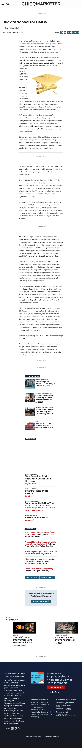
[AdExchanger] (55, 692)
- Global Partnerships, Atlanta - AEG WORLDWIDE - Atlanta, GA (40, 561)
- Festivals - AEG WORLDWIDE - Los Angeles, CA (41, 552)
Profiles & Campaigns (43, 407)
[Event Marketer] (21, 646)
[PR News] (40, 402)
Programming (60, 635)
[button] (3, 4)
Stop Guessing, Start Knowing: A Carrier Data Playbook (38, 479)
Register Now (30, 484)
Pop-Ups (16, 635)
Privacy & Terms (37, 710)
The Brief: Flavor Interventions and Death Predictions (22, 640)
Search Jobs (46, 578)
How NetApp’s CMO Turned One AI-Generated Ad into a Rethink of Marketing (44, 426)
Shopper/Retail (41, 379)
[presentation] (30, 384)
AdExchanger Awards (36, 517)
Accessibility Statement (40, 712)
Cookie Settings (37, 707)
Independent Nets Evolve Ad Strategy (65, 638)
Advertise (34, 702)
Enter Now (29, 496)
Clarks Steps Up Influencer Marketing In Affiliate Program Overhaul (45, 384)
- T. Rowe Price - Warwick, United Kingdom (40, 544)
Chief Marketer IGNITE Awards (36, 492)
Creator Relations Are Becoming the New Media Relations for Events (44, 398)
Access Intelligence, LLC (36, 736)
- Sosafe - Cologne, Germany (41, 570)
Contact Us (44, 705)
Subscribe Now (40, 601)
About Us (34, 705)
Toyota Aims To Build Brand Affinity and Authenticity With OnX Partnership (45, 412)
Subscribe (44, 702)
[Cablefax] (60, 643)
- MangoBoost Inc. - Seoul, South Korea (40, 534)
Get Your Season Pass (33, 510)
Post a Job (30, 578)
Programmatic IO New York (39, 503)
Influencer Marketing (43, 393)
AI (36, 421)
